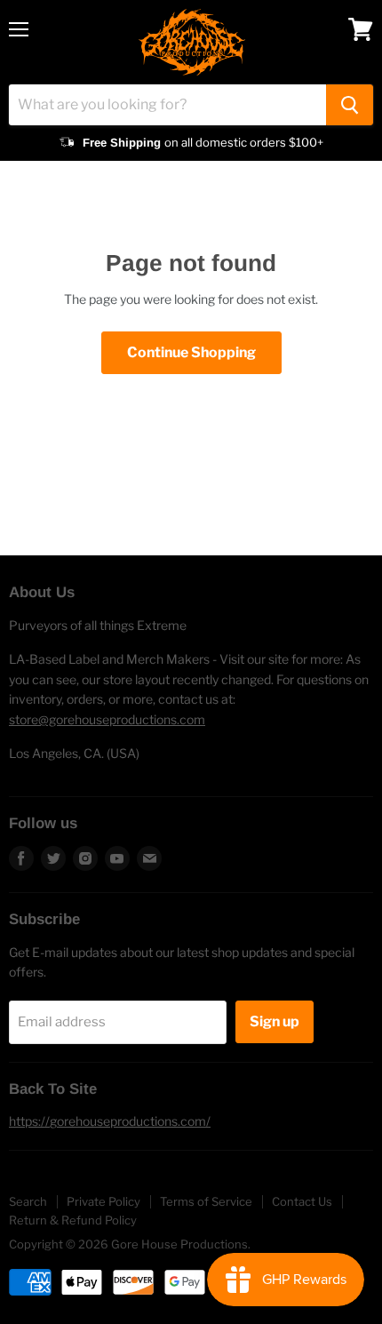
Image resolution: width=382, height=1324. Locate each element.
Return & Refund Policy (73, 1220)
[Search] (349, 104)
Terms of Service (206, 1201)
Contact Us (302, 1201)
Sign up (274, 1021)
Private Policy (103, 1201)
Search (28, 1201)
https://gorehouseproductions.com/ (110, 1121)
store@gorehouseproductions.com (107, 719)
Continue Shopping (191, 352)
